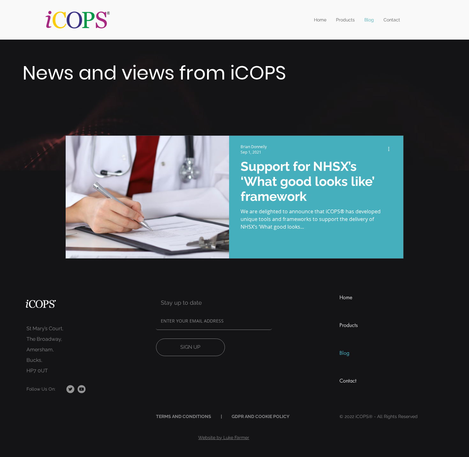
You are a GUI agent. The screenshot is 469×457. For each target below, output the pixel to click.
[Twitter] (70, 389)
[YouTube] (82, 389)
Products (348, 325)
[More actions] (391, 149)
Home (345, 297)
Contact (347, 380)
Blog (344, 353)
